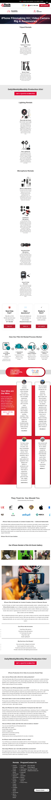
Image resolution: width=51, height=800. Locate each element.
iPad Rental (15, 774)
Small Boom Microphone (25, 218)
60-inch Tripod (25, 72)
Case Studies (23, 769)
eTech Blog (23, 770)
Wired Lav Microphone (25, 188)
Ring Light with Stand (25, 120)
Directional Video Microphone (25, 251)
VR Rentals (15, 792)
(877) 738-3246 (34, 5)
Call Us (9, 326)
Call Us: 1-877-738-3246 (8, 412)
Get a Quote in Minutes (25, 93)
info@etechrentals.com (25, 321)
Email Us (25, 326)
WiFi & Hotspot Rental (14, 796)
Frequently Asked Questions (23, 774)
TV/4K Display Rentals (14, 784)
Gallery (22, 767)
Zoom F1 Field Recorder (25, 283)
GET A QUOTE (44, 5)
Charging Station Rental (15, 789)
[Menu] (46, 2)
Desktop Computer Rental (15, 767)
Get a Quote (41, 326)
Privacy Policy (23, 782)
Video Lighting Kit (25, 151)
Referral (22, 777)
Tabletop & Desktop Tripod (25, 45)
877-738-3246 (9, 321)
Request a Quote (40, 790)
